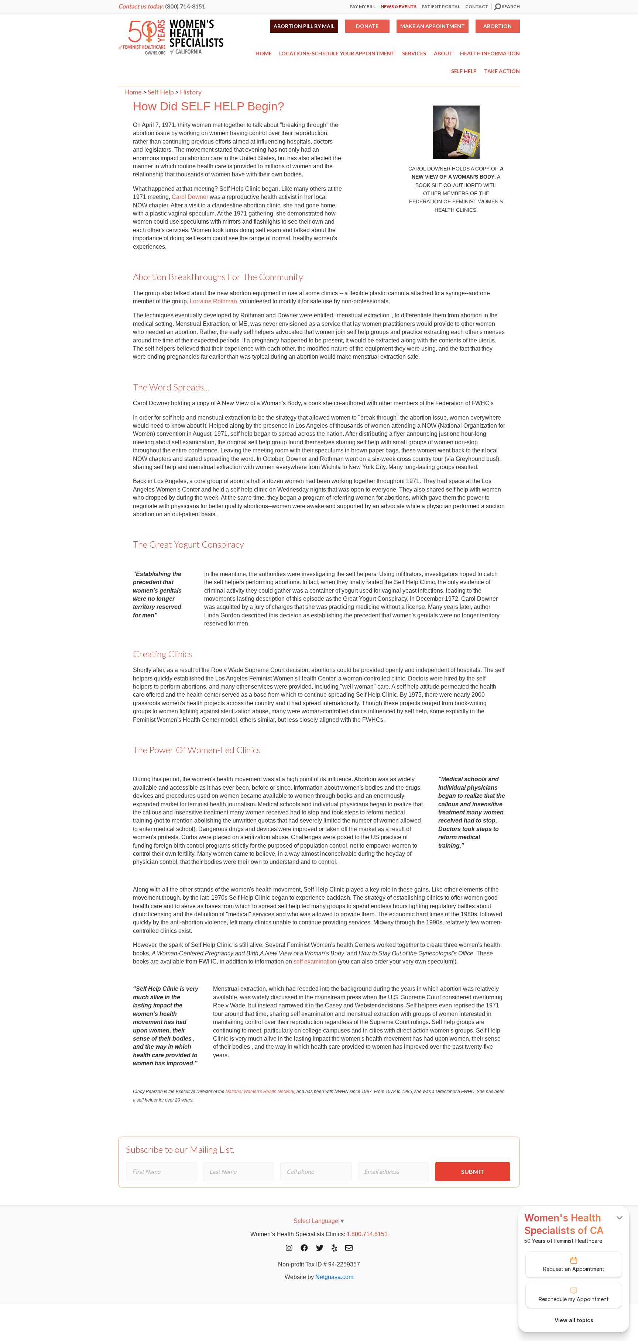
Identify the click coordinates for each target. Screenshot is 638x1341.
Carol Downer (190, 197)
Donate (367, 26)
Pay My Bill (362, 6)
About (443, 53)
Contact (476, 6)
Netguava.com (334, 1277)
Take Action (502, 71)
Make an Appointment (432, 26)
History (191, 92)
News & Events (398, 6)
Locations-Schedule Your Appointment (337, 53)
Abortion (497, 26)
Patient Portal (441, 6)
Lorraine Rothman (213, 301)
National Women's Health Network (260, 1091)
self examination (315, 961)
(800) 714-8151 (185, 6)
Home (263, 53)
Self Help (464, 71)
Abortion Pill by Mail (304, 26)
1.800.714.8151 (367, 1234)
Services (414, 53)
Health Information (490, 53)
